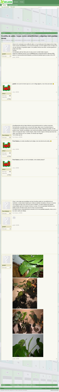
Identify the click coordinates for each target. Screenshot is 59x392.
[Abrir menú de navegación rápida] (56, 33)
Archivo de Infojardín (50, 388)
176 (10, 137)
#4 (56, 149)
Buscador (13, 7)
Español (2, 388)
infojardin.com (12, 390)
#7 (56, 225)
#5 (56, 168)
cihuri (3, 93)
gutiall (39, 40)
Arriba (57, 388)
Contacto (44, 388)
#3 (56, 137)
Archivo (4, 5)
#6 (56, 213)
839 (10, 95)
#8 (56, 358)
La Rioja (9, 99)
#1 (56, 57)
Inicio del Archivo (5, 7)
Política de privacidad (54, 390)
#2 (56, 92)
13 (10, 56)
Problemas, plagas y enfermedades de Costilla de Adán (17, 40)
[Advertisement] (29, 20)
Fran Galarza (5, 135)
